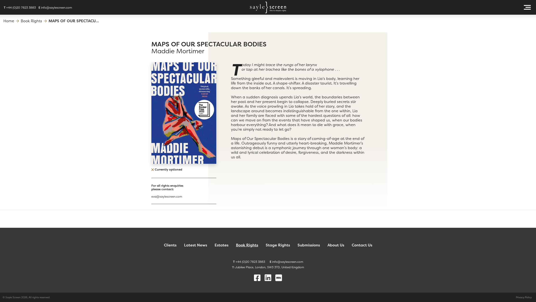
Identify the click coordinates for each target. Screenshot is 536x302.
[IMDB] (278, 278)
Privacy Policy (524, 297)
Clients (170, 245)
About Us (335, 245)
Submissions (309, 245)
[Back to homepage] (268, 7)
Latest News (195, 245)
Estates (221, 245)
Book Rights (31, 20)
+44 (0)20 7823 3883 (20, 7)
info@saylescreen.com (55, 7)
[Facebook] (257, 278)
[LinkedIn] (268, 278)
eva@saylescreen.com (166, 196)
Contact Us (362, 245)
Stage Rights (278, 245)
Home (8, 20)
